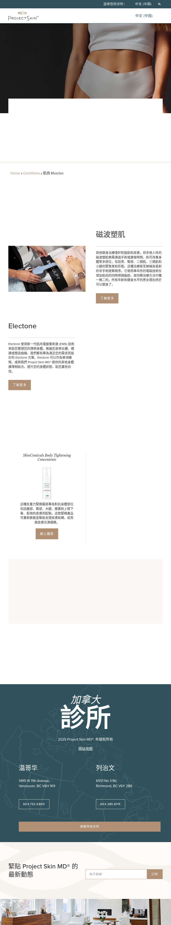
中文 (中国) (143, 4)
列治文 (105, 768)
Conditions (31, 173)
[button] (159, 4)
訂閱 (155, 874)
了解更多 (107, 298)
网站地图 (85, 748)
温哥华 (28, 768)
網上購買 (47, 534)
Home (15, 173)
